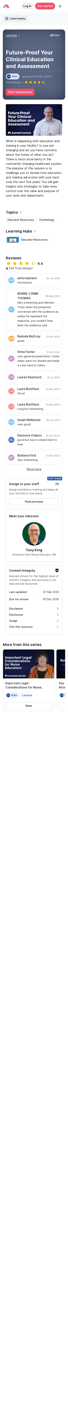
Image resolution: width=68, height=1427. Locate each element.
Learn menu (18, 18)
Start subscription (20, 92)
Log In (27, 6)
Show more (34, 469)
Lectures (11, 35)
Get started (45, 6)
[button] (60, 6)
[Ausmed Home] (6, 6)
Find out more (34, 501)
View (28, 705)
